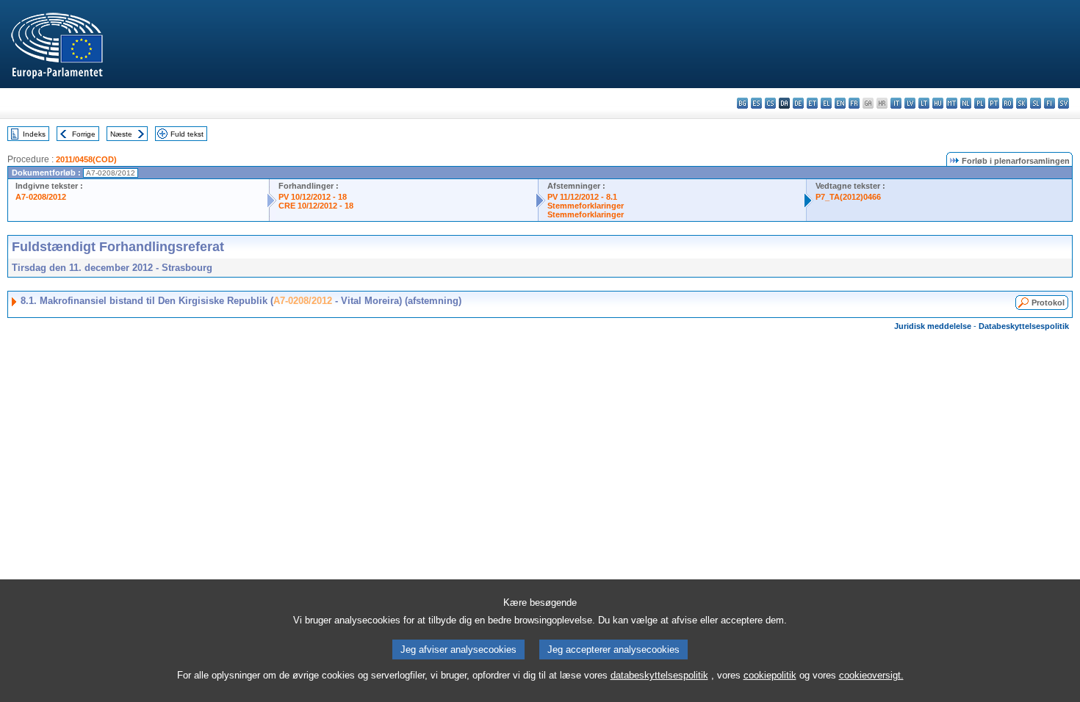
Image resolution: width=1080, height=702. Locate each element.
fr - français (854, 103)
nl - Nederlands (965, 103)
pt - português (993, 103)
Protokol (1048, 302)
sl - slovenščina (1035, 103)
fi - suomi (1049, 103)
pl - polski (979, 103)
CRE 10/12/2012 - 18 (315, 205)
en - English (840, 103)
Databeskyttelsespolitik (1024, 326)
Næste (121, 134)
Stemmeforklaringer (585, 205)
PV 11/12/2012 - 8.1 (582, 196)
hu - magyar (937, 103)
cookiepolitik (770, 675)
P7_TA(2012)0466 (848, 196)
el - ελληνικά (826, 103)
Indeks (34, 134)
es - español (756, 103)
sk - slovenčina (1021, 103)
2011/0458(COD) (86, 159)
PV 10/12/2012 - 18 (312, 196)
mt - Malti (951, 103)
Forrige (84, 134)
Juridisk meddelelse (932, 326)
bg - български (742, 103)
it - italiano (895, 103)
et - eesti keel (812, 103)
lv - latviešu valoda (909, 103)
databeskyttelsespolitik (659, 675)
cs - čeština (770, 103)
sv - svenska (1063, 103)
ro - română (1007, 103)
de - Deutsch (798, 103)
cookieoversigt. (871, 675)
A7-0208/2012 (40, 196)
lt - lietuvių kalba (923, 103)
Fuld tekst (187, 134)
